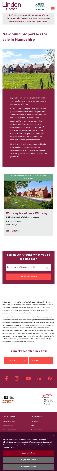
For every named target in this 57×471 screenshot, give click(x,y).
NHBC (33, 426)
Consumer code (36, 430)
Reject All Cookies (28, 460)
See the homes (13, 231)
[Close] (54, 435)
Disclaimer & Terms (8, 421)
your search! (42, 22)
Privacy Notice (7, 426)
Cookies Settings (28, 453)
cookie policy (9, 448)
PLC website (35, 421)
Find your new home (28, 277)
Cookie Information (9, 430)
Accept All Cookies (28, 467)
